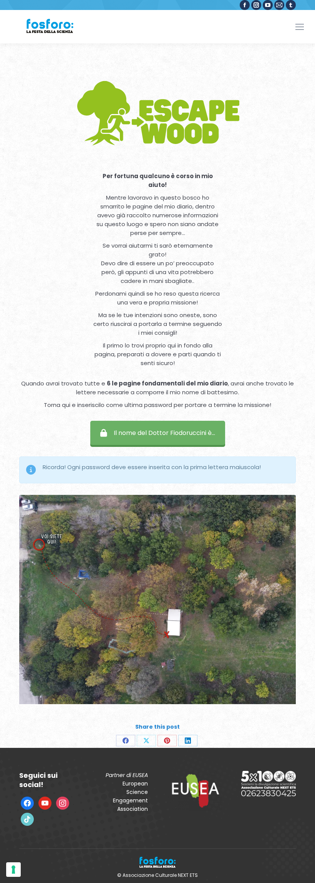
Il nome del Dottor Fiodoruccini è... (164, 432)
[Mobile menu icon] (299, 27)
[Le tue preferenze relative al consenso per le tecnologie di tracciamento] (13, 869)
